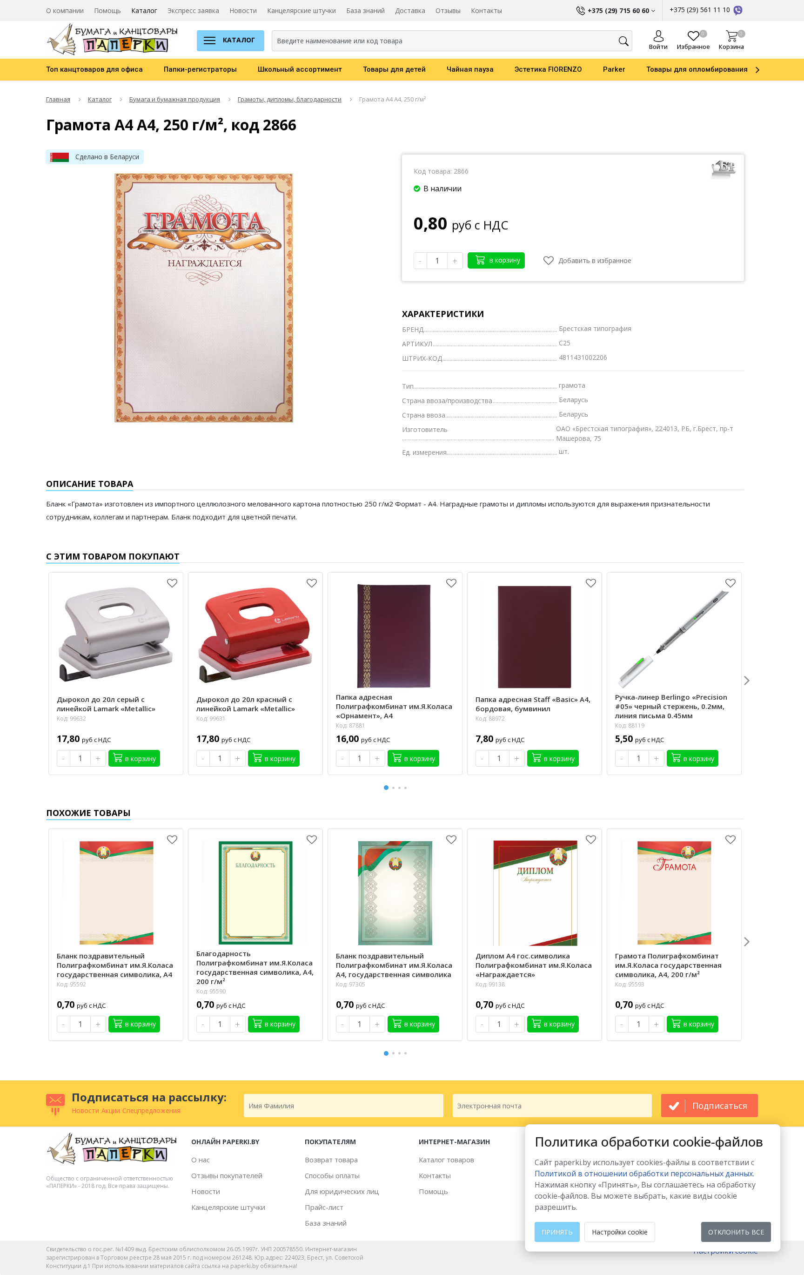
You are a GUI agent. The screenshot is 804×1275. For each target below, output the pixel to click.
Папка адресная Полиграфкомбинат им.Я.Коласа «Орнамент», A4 (394, 706)
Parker (614, 69)
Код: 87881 (350, 725)
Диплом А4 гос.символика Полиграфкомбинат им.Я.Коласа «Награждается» (534, 965)
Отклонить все (736, 1232)
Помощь (107, 10)
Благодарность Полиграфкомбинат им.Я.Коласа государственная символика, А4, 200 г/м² (255, 967)
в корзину (504, 260)
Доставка (410, 10)
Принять (557, 1232)
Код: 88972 (490, 718)
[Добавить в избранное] (172, 583)
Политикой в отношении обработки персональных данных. (644, 1173)
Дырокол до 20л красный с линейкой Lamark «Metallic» (245, 704)
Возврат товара (331, 1159)
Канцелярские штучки (301, 10)
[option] (105, 69)
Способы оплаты (332, 1175)
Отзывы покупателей (226, 1175)
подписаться (719, 1105)
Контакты (486, 10)
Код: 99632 (71, 718)
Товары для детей (394, 69)
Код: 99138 (490, 984)
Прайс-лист (324, 1207)
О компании (65, 10)
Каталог (144, 10)
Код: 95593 (629, 984)
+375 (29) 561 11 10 (701, 9)
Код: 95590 (211, 991)
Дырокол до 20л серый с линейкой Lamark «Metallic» (106, 704)
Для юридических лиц (342, 1191)
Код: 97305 (350, 984)
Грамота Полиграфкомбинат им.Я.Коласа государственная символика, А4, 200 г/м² (668, 965)
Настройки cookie (620, 1232)
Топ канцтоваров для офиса (94, 69)
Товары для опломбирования (697, 69)
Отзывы (448, 10)
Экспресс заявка (193, 10)
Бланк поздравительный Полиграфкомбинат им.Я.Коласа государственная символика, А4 (115, 965)
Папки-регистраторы (200, 69)
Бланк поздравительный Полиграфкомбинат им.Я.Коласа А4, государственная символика (394, 965)
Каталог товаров (446, 1159)
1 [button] (386, 786)
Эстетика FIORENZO (548, 69)
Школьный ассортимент (300, 69)
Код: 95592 (71, 984)
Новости (243, 10)
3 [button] (401, 788)
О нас (200, 1159)
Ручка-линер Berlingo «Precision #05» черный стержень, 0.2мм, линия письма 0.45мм (671, 706)
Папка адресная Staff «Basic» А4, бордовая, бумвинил (533, 704)
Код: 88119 (629, 725)
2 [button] (395, 788)
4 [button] (407, 788)
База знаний (365, 10)
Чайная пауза (470, 69)
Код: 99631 (211, 718)
